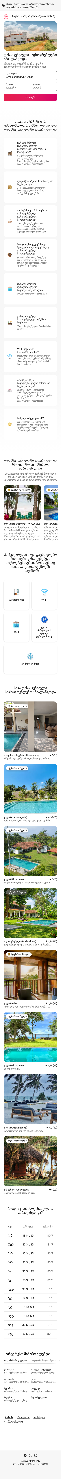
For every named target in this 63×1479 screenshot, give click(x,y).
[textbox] (17, 88)
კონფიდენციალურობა (24, 1464)
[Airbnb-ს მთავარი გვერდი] (6, 16)
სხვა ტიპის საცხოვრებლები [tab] (45, 1360)
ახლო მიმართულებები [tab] (15, 1360)
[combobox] (30, 77)
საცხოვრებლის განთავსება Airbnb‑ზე (33, 16)
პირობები (43, 1464)
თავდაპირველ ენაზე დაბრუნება (22, 7)
